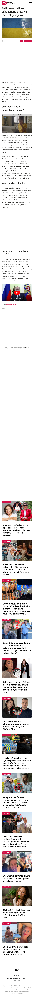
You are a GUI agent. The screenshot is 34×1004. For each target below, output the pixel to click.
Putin (21, 40)
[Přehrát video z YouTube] (17, 292)
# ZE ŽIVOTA (6, 502)
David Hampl (9, 41)
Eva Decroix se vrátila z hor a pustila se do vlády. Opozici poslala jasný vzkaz (16, 878)
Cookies (17, 973)
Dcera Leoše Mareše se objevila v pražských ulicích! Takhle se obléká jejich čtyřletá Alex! (16, 725)
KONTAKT (17, 975)
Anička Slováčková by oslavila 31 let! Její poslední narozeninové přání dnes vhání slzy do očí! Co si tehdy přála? (16, 569)
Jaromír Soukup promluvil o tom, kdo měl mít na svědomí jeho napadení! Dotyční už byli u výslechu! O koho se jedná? (17, 648)
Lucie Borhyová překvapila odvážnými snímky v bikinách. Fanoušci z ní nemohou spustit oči (15, 951)
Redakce (17, 981)
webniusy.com (11, 305)
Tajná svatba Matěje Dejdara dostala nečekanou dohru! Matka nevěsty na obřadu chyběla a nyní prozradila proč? (16, 687)
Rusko (25, 40)
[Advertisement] (17, 62)
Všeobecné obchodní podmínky (17, 978)
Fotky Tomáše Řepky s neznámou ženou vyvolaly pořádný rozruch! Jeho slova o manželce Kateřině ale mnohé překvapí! (16, 802)
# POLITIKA (6, 813)
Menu (31, 3)
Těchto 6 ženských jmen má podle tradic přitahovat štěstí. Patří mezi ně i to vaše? (16, 914)
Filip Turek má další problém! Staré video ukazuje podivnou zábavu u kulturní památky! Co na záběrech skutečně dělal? (16, 841)
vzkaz (30, 40)
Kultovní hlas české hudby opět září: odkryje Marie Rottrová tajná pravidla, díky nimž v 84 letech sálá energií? (16, 530)
